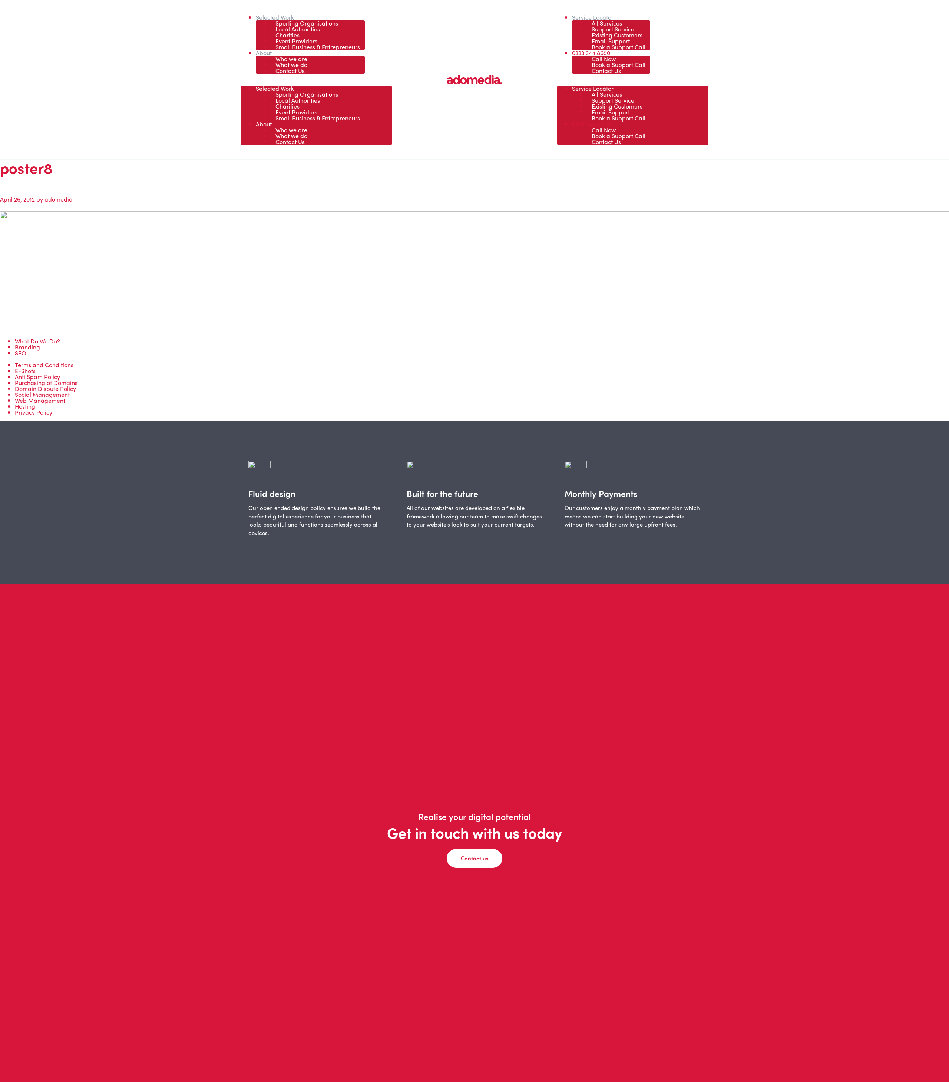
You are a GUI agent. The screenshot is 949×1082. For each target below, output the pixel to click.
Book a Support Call (618, 47)
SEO (20, 353)
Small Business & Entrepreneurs (317, 47)
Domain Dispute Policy (45, 388)
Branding (27, 347)
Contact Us (290, 70)
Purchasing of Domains (46, 382)
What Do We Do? (37, 341)
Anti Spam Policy (37, 376)
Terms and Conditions (44, 365)
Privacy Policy (33, 412)
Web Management (40, 400)
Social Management (42, 394)
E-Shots (25, 370)
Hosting (25, 406)
